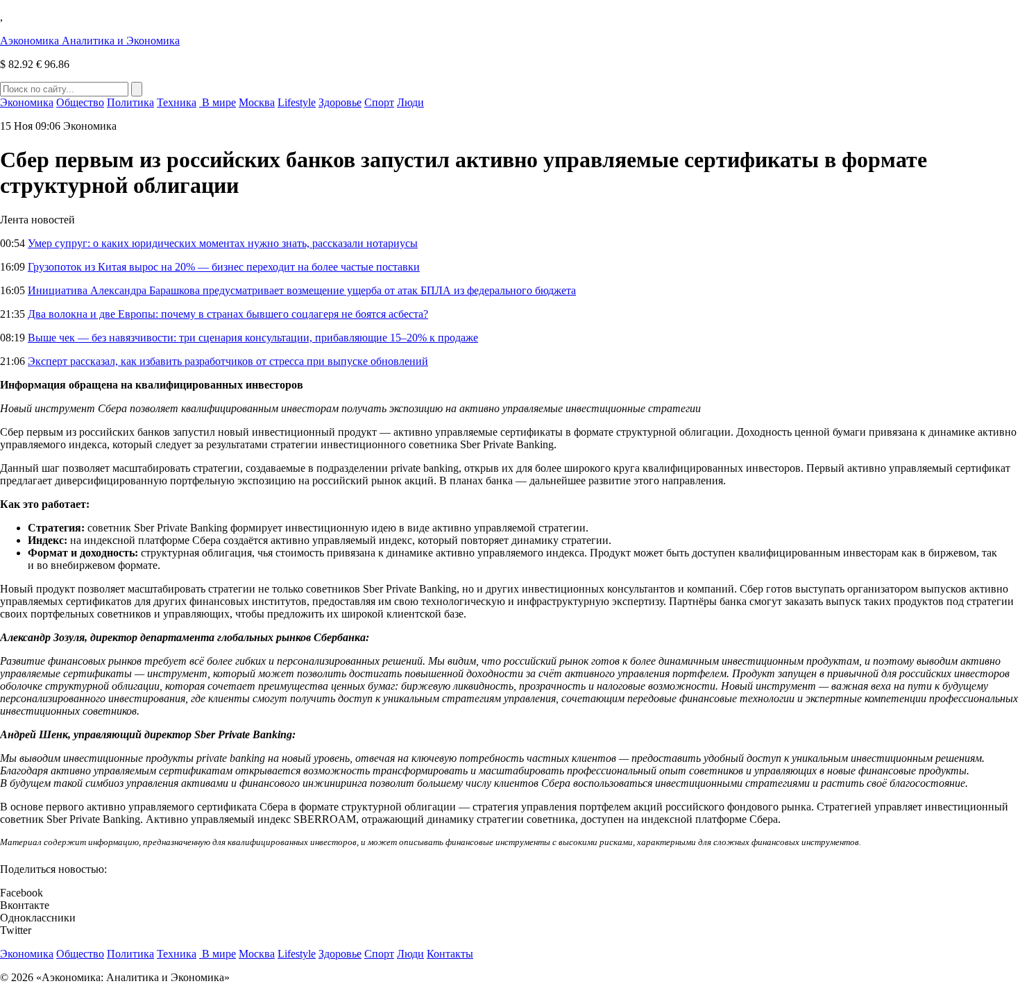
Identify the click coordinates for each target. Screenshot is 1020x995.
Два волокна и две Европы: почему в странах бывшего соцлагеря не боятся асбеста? (228, 314)
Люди (410, 102)
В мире (217, 102)
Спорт (379, 102)
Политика (130, 102)
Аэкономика (90, 40)
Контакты (450, 954)
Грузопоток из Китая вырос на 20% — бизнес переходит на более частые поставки (224, 267)
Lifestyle (297, 102)
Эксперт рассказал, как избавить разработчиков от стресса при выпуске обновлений (228, 361)
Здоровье (340, 102)
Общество (80, 102)
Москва (257, 102)
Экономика (26, 102)
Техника (176, 102)
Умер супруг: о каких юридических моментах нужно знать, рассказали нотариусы (223, 243)
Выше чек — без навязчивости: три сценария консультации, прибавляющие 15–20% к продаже (253, 337)
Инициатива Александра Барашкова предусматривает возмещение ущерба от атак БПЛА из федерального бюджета (302, 290)
